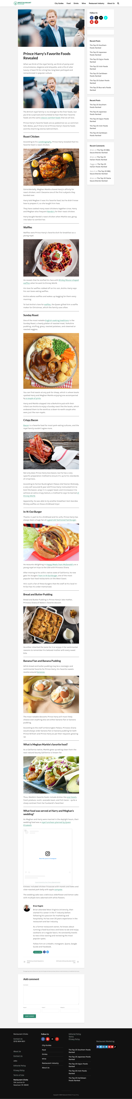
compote (58, 889)
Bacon (26, 425)
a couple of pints (33, 398)
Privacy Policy (18, 1070)
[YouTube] (92, 22)
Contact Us (18, 1039)
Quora (67, 944)
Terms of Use (18, 1075)
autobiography (44, 142)
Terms (71, 1037)
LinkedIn (50, 944)
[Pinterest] (96, 22)
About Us (111, 3)
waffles (47, 304)
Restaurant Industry (96, 3)
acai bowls (72, 797)
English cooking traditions (57, 320)
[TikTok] (106, 18)
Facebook (47, 947)
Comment (25, 984)
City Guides (59, 3)
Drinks (76, 3)
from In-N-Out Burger (47, 575)
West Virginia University (57, 909)
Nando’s (51, 211)
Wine (84, 3)
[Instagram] (101, 18)
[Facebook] (92, 18)
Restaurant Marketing (105, 1041)
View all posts (37, 952)
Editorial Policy (19, 1066)
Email (44, 1007)
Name (25, 1007)
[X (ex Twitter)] (96, 18)
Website (62, 1007)
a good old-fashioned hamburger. (61, 520)
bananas (41, 672)
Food (68, 3)
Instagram (59, 944)
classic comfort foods (50, 118)
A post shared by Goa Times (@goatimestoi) (47, 882)
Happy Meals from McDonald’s (60, 564)
